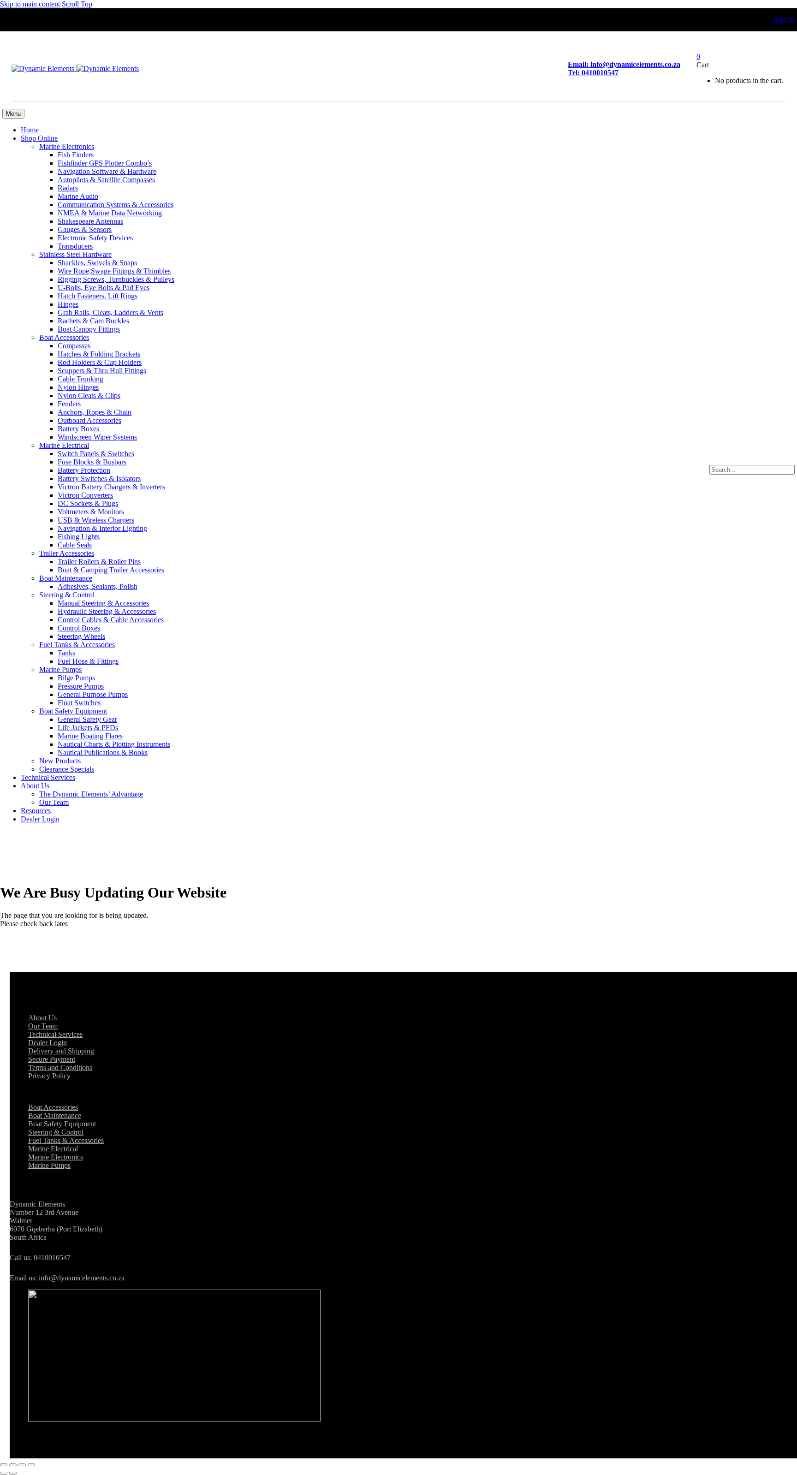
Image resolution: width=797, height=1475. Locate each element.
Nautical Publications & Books (103, 752)
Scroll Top (77, 4)
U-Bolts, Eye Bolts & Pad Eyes (103, 287)
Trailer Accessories (66, 553)
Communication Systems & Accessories (115, 204)
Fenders (69, 404)
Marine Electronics (66, 146)
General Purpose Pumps (93, 694)
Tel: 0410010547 (593, 73)
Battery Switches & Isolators (99, 478)
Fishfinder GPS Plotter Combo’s (105, 163)
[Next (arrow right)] (13, 1473)
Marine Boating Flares (90, 736)
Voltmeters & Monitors (91, 512)
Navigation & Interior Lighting (102, 528)
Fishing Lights (79, 537)
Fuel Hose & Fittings (88, 661)
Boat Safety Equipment (73, 711)
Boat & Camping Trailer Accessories (111, 570)
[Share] (22, 1464)
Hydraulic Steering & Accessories (107, 611)
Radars (68, 188)
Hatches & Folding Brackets (99, 354)
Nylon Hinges (78, 387)
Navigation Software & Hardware (107, 171)
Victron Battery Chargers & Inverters (111, 487)
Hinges (68, 304)
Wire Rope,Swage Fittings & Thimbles (114, 271)
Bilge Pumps (76, 678)
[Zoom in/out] (3, 1464)
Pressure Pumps (81, 686)
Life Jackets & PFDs (88, 728)
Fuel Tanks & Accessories (77, 644)
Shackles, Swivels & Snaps (97, 263)
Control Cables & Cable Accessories (111, 620)
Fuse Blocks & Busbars (92, 462)
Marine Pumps (60, 669)
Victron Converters (85, 495)
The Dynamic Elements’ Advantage (91, 794)
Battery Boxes (78, 429)
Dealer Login (40, 819)
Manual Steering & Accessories (103, 603)
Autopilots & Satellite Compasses (106, 180)
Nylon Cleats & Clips (89, 395)
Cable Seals (75, 545)
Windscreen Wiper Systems (97, 437)
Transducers (75, 246)
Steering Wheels (81, 636)
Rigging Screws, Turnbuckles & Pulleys (116, 279)
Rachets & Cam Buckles (93, 321)
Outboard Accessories (89, 420)
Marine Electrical (64, 445)
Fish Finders (76, 155)
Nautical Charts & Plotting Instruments (114, 744)
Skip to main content (30, 4)
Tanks (66, 653)
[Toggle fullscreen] (13, 1464)
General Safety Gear (87, 719)
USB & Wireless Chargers (96, 520)
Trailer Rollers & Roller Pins (99, 561)
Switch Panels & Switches (96, 454)
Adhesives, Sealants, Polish (97, 586)
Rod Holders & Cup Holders (100, 362)
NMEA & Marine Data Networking (110, 213)
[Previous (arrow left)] (3, 1473)
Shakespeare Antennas (90, 221)
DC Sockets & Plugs (88, 503)
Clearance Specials (66, 769)
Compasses (74, 346)
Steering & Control (67, 595)
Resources (36, 811)
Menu (13, 113)
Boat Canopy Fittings (89, 329)
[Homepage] (75, 68)
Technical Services (48, 777)
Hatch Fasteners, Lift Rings (97, 296)
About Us (35, 786)
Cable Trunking (80, 379)
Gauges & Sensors (85, 229)
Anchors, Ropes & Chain (94, 412)
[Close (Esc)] (31, 1464)
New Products (60, 761)
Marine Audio (78, 196)
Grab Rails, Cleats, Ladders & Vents (110, 312)
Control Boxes (79, 628)
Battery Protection (84, 470)
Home (30, 130)
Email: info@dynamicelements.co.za (624, 64)
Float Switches (79, 703)
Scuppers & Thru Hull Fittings (102, 371)
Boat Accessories (64, 337)
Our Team (54, 802)
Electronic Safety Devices (95, 238)
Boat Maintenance (65, 578)
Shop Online (39, 138)
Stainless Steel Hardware (75, 254)
